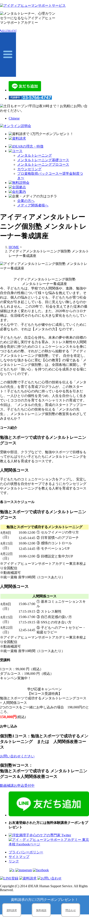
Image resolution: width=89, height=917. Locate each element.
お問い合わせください (17, 756)
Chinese (14, 118)
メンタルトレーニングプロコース (43, 164)
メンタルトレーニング (34, 155)
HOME (14, 247)
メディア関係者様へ (32, 205)
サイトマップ (19, 857)
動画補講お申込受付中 (17, 785)
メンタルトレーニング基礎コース (43, 160)
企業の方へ (26, 201)
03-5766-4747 (9, 30)
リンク (14, 861)
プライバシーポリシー (26, 852)
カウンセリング (29, 169)
